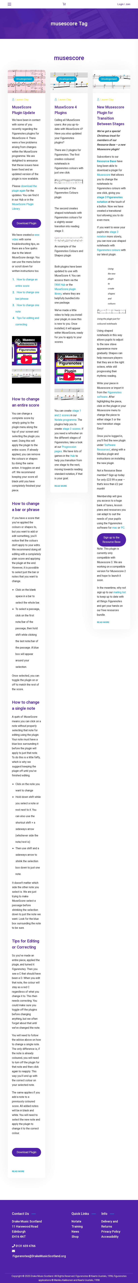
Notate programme (66, 420)
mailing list (119, 592)
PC (122, 528)
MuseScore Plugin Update (23, 110)
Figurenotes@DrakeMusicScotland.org (39, 1256)
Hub (72, 456)
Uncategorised (24, 79)
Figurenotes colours (108, 250)
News (75, 1231)
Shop (75, 1236)
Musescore (103, 175)
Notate (76, 1221)
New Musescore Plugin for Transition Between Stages (110, 116)
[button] (64, 4)
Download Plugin (26, 223)
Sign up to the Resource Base (111, 540)
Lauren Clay (21, 99)
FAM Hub (60, 285)
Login (120, 4)
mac (114, 528)
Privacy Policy (110, 1231)
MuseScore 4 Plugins (66, 110)
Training (77, 1226)
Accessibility (109, 1236)
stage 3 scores (71, 429)
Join (128, 4)
